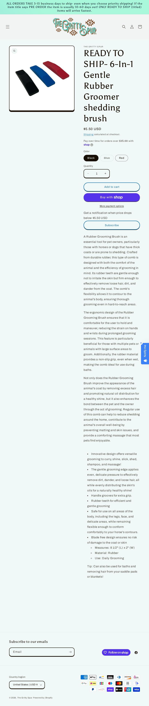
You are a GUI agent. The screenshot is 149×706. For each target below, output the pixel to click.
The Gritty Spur (25, 698)
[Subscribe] (70, 652)
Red (121, 158)
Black (91, 158)
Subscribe (112, 225)
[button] (8, 27)
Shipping (89, 134)
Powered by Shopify (43, 698)
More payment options (112, 206)
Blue (109, 158)
